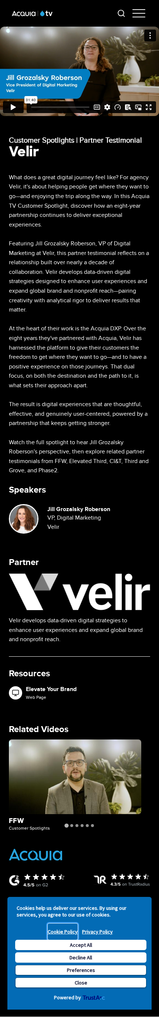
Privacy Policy (97, 931)
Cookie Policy (63, 931)
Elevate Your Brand (51, 689)
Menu (139, 13)
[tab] (66, 825)
